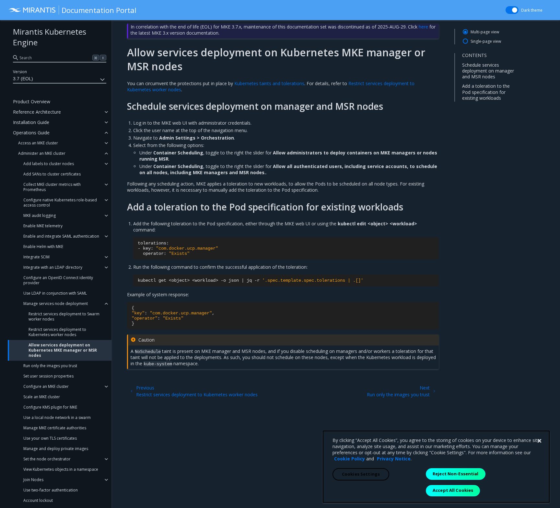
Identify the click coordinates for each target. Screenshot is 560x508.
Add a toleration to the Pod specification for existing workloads (486, 92)
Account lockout (38, 500)
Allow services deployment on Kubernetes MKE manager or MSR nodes (63, 350)
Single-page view (486, 41)
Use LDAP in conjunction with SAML (55, 293)
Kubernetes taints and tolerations (269, 83)
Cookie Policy (349, 459)
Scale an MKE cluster (41, 397)
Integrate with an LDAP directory (52, 267)
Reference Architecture (37, 112)
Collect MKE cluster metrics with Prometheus (52, 187)
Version (20, 71)
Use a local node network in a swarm (57, 417)
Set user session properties (48, 376)
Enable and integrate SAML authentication (61, 236)
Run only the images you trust (50, 365)
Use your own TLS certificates (50, 438)
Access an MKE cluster (38, 143)
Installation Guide (31, 122)
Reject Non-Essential (456, 474)
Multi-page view (485, 32)
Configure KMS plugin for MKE (50, 407)
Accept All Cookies (453, 490)
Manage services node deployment (55, 303)
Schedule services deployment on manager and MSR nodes (488, 71)
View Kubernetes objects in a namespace (60, 469)
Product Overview (31, 101)
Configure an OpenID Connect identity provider (58, 280)
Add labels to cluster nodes (48, 163)
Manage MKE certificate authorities (54, 428)
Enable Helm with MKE (43, 246)
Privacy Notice (394, 459)
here (423, 27)
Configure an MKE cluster (46, 386)
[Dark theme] (512, 10)
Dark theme (531, 10)
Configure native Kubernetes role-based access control (60, 202)
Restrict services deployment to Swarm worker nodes (64, 316)
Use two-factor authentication (50, 490)
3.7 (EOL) (23, 78)
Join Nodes (33, 479)
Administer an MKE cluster (41, 153)
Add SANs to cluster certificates (52, 174)
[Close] (539, 441)
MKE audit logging (39, 215)
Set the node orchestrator (47, 459)
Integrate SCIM (36, 257)
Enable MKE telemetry (43, 226)
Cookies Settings (361, 474)
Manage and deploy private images (55, 448)
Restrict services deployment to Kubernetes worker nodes (57, 332)
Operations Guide (31, 133)
